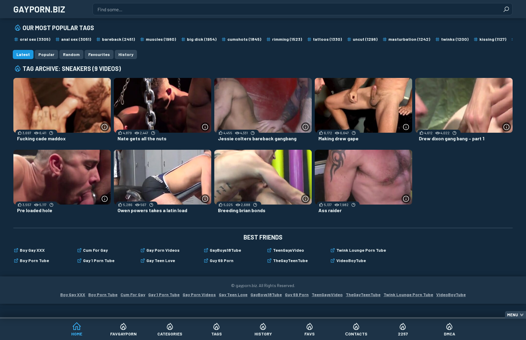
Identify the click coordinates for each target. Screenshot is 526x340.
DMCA (449, 333)
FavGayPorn (123, 333)
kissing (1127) (492, 39)
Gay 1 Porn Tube (98, 260)
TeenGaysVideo (288, 250)
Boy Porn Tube (34, 260)
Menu (512, 314)
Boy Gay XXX (32, 250)
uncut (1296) (365, 39)
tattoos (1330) (327, 39)
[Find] (506, 9)
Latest (23, 54)
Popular (46, 54)
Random (71, 54)
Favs (309, 333)
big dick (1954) (201, 39)
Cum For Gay (95, 250)
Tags (216, 333)
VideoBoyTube (351, 260)
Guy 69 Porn (221, 260)
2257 (403, 333)
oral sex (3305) (35, 39)
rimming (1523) (287, 39)
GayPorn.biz (39, 9)
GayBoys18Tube (225, 250)
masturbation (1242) (409, 39)
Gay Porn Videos (163, 250)
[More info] (104, 126)
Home (76, 333)
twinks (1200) (454, 39)
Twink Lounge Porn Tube (361, 250)
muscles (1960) (161, 39)
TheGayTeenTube (290, 260)
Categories (169, 333)
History (263, 333)
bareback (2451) (118, 39)
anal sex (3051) (76, 39)
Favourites (99, 54)
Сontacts (356, 333)
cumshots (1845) (244, 39)
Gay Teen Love (160, 260)
